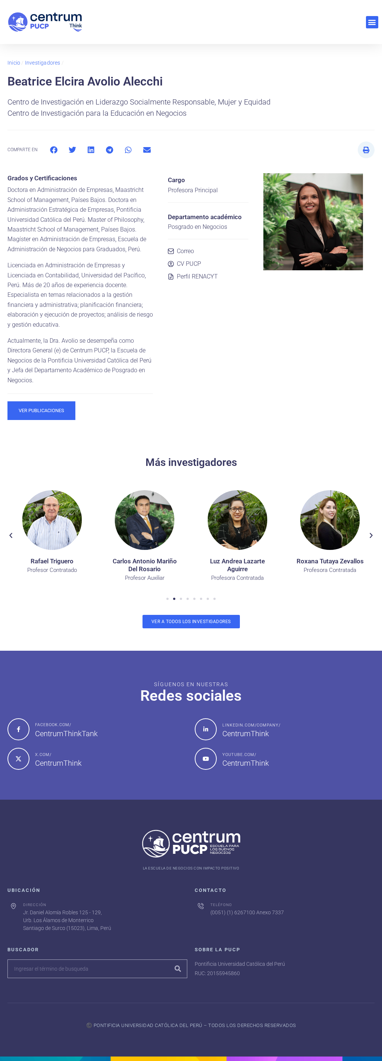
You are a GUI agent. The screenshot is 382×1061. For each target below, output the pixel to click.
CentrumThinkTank (66, 733)
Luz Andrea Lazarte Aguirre (237, 565)
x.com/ (43, 754)
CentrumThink (245, 733)
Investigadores (42, 63)
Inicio (13, 63)
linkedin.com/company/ (251, 725)
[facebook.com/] (18, 729)
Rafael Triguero (52, 561)
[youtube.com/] (206, 759)
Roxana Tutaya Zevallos (330, 561)
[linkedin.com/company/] (206, 729)
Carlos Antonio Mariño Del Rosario (145, 565)
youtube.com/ (239, 754)
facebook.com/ (53, 724)
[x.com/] (18, 759)
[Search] (177, 969)
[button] (372, 22)
